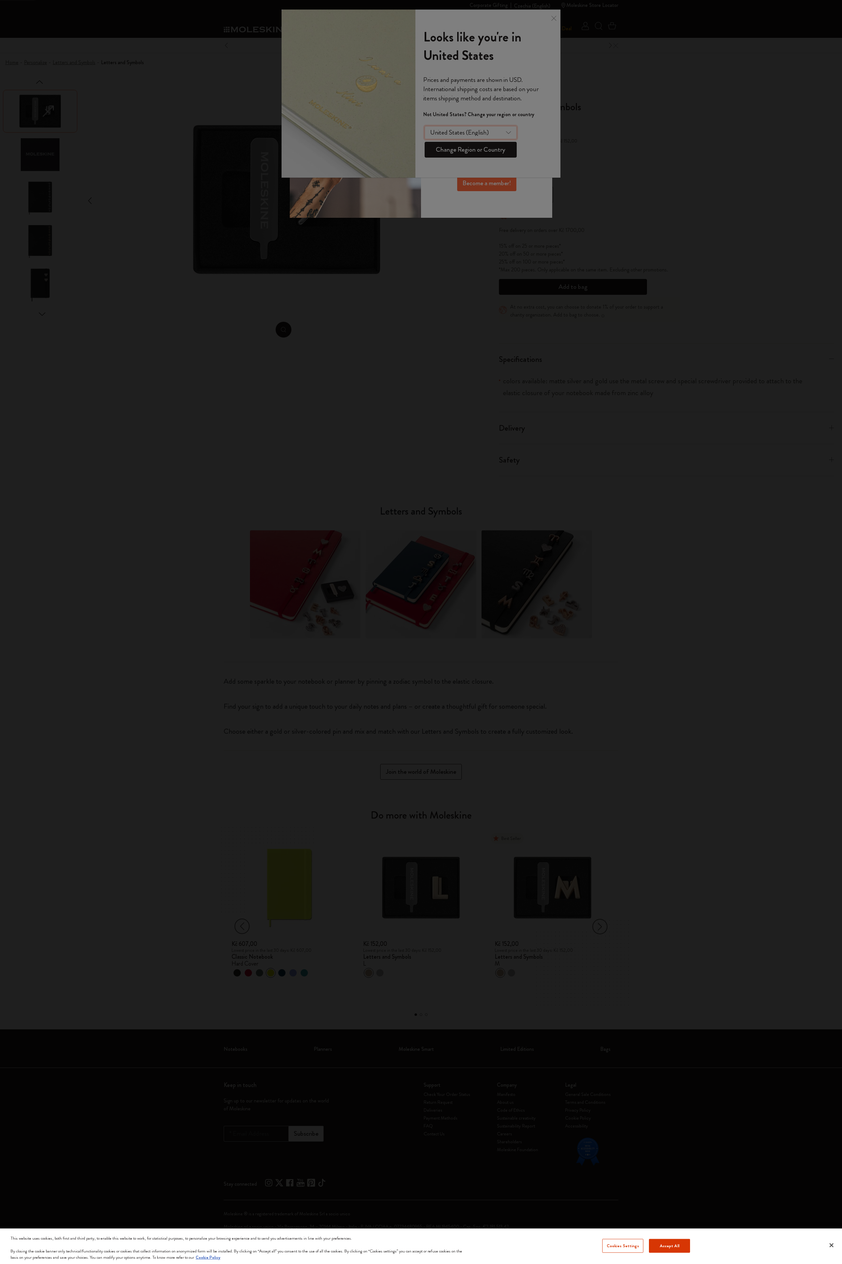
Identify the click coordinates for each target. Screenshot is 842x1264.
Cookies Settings (623, 1246)
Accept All (670, 1246)
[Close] (831, 1245)
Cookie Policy (208, 1257)
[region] (421, 1246)
